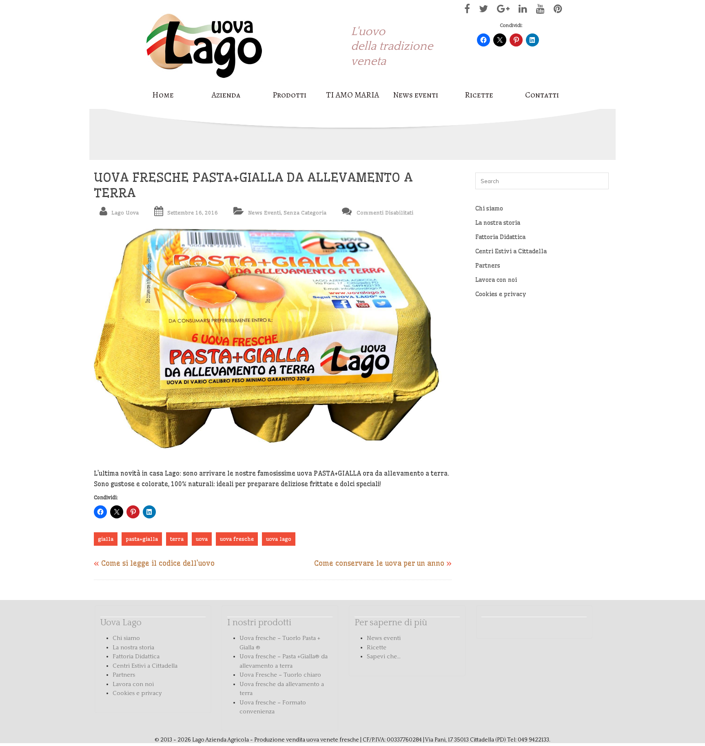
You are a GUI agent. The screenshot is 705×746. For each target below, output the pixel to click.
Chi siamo (489, 208)
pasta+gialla (142, 539)
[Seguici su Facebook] (465, 10)
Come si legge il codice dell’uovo (158, 563)
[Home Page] (204, 82)
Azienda (226, 95)
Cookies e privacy (500, 294)
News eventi (415, 95)
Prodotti (289, 95)
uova (202, 539)
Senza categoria (305, 212)
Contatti (542, 95)
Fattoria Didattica (500, 237)
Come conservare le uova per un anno (379, 563)
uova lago (278, 539)
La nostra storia (497, 222)
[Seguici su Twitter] (481, 10)
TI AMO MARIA (352, 95)
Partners (487, 265)
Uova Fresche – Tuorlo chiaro (280, 674)
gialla (105, 539)
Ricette (479, 95)
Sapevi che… (384, 656)
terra (177, 539)
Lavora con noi (496, 279)
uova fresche (237, 539)
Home (163, 95)
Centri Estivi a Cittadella (511, 251)
